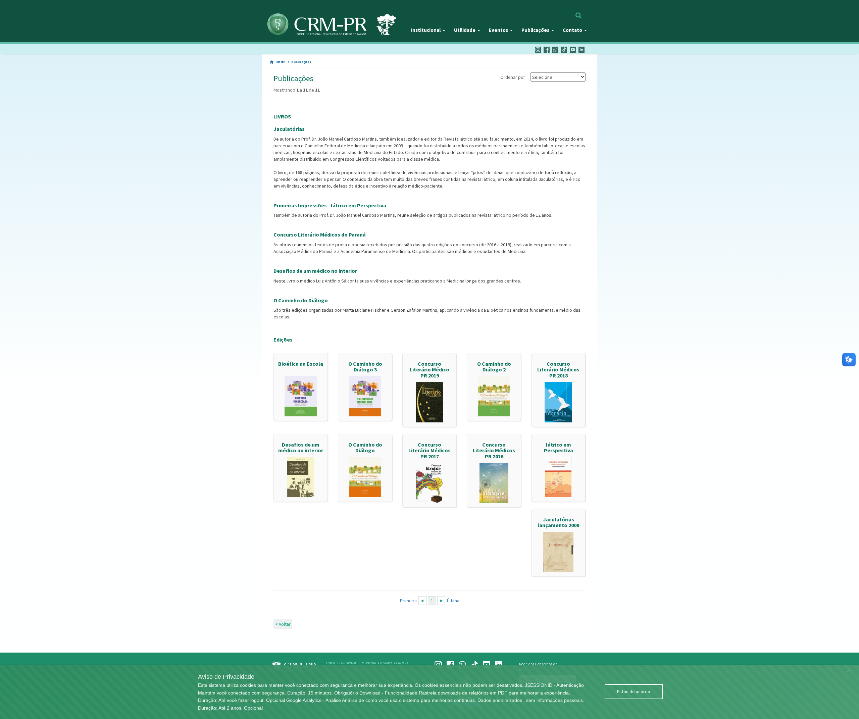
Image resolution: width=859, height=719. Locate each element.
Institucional (426, 30)
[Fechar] (849, 668)
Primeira (408, 601)
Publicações (535, 30)
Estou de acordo (633, 691)
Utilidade (464, 30)
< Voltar (283, 624)
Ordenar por (512, 77)
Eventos (498, 30)
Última (453, 601)
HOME (280, 62)
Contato (572, 30)
